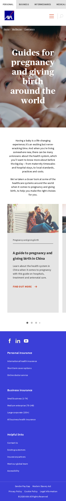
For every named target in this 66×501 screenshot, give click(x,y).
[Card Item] (33, 273)
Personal (8, 4)
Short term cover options (19, 368)
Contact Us (12, 442)
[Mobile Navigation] (51, 16)
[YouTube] (26, 341)
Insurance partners (16, 456)
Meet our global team (17, 463)
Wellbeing (17, 29)
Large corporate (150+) (18, 412)
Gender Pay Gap (22, 486)
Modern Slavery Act (41, 486)
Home (7, 29)
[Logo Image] (9, 16)
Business (24, 4)
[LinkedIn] (18, 341)
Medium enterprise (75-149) (20, 405)
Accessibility (13, 470)
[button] (27, 323)
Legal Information (48, 491)
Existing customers (16, 449)
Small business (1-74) (17, 398)
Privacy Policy (15, 491)
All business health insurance (21, 419)
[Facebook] (9, 341)
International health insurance (22, 361)
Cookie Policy (31, 491)
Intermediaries (42, 4)
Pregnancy (29, 29)
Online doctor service (17, 375)
